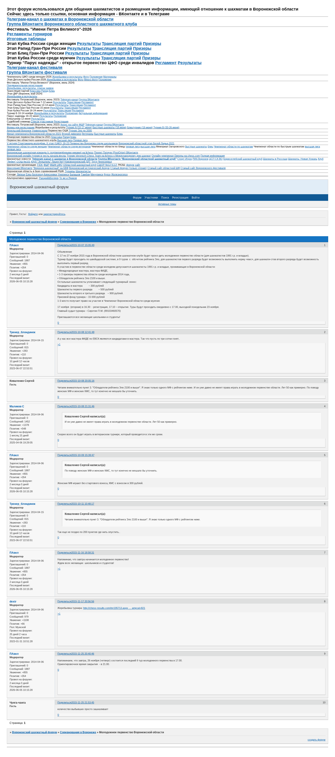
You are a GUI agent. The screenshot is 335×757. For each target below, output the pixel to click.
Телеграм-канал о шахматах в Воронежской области (60, 19)
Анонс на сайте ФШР (72, 124)
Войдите (33, 214)
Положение (104, 79)
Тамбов (85, 174)
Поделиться (64, 245)
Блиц (52, 90)
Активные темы (167, 204)
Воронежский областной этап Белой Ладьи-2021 (146, 143)
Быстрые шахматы (105, 133)
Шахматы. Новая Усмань (302, 158)
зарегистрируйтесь (54, 214)
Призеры (152, 43)
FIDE (40, 164)
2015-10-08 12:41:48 (82, 332)
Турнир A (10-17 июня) (79, 127)
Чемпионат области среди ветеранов (69, 146)
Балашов (75, 174)
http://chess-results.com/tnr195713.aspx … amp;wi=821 (114, 608)
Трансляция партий (122, 43)
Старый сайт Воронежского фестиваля (203, 168)
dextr (13, 601)
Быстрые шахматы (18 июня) (109, 127)
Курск (107, 174)
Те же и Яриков (68, 178)
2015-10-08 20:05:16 (82, 380)
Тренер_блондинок (22, 332)
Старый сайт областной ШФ (163, 168)
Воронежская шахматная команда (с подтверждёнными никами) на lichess (50, 152)
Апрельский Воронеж (19, 130)
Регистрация (61, 121)
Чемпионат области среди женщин (27, 146)
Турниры (70, 171)
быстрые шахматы (196, 146)
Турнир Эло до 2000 (80, 130)
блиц (210, 146)
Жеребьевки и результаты (67, 76)
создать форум (316, 739)
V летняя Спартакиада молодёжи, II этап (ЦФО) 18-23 (38, 143)
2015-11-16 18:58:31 (82, 552)
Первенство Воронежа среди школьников (94, 143)
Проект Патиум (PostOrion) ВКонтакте (116, 152)
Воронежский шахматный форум (34, 221)
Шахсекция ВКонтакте (19, 168)
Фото (86, 76)
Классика (35, 90)
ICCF (114, 164)
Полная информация (213, 155)
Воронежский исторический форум (89, 168)
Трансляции (74, 102)
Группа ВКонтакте (89, 99)
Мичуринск (96, 174)
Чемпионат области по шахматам (233, 146)
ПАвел (14, 245)
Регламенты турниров (29, 34)
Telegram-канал (69, 99)
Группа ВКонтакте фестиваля (37, 72)
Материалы (109, 76)
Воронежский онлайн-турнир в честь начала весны (36, 155)
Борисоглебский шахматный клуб (242, 158)
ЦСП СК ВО (216, 158)
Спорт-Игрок (184, 158)
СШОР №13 (104, 164)
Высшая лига (64, 140)
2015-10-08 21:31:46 (82, 406)
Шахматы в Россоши (275, 158)
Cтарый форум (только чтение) (128, 168)
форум (130, 164)
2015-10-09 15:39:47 (82, 455)
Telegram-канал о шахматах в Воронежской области (64, 158)
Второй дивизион (71, 133)
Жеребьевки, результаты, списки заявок (30, 88)
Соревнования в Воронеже (78, 221)
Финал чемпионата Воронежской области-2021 (34, 133)
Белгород (37, 174)
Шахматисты (83, 171)
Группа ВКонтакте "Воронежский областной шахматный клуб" (137, 158)
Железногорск (119, 174)
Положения (96, 76)
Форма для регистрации (20, 127)
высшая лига (147, 146)
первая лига (133, 146)
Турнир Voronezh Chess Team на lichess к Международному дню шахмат (109, 155)
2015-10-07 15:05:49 (82, 245)
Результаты (89, 43)
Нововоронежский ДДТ (77, 161)
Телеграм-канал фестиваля (34, 67)
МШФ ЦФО (56, 164)
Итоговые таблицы (26, 39)
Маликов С (17, 406)
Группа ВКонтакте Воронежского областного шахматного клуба (72, 24)
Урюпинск (63, 174)
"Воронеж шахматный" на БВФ (50, 168)
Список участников (42, 121)
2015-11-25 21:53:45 (82, 702)
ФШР (46, 164)
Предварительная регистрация (25, 85)
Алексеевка (50, 174)
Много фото (91, 79)
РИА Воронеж (200, 158)
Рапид (44, 90)
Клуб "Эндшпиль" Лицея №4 (47, 161)
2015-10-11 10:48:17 (82, 503)
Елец (28, 174)
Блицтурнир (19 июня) (140, 127)
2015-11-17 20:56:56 (82, 601)
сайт (137, 164)
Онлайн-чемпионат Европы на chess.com (176, 155)
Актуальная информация (93, 113)
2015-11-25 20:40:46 (82, 653)
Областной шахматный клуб (79, 164)
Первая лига (80, 140)
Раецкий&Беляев (49, 178)
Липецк (21, 174)
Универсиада (39, 130)
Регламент (166, 62)
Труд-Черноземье (101, 161)
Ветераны (87, 133)
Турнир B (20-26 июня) (166, 127)
